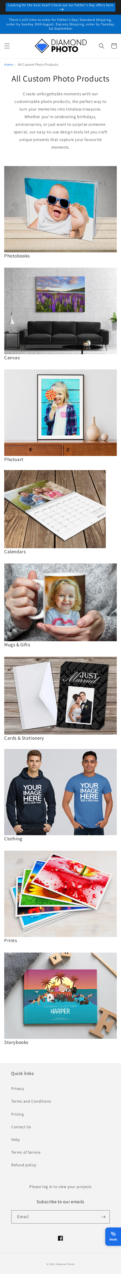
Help (15, 1139)
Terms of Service (26, 1152)
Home (8, 64)
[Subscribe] (103, 1217)
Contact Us (21, 1126)
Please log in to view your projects (60, 1186)
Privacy (17, 1088)
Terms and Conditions (31, 1101)
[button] (7, 46)
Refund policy (23, 1164)
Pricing (17, 1114)
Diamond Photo (65, 1264)
